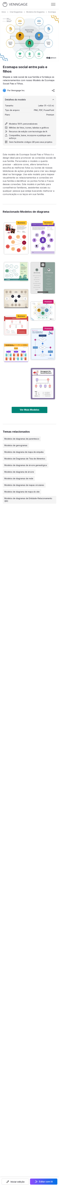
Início (4, 12)
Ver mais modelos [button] (29, 409)
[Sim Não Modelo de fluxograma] (43, 344)
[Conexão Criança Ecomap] (16, 271)
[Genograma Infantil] (16, 325)
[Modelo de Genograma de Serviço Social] (43, 383)
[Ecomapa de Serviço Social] (43, 238)
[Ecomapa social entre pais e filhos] (43, 311)
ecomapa (52, 12)
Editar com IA (46, 1181)
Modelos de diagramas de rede (18, 478)
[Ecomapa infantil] (16, 238)
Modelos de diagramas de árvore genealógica (25, 465)
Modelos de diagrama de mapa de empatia (23, 452)
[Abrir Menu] (53, 4)
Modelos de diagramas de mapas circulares (24, 485)
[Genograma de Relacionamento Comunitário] (16, 352)
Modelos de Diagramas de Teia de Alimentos (24, 458)
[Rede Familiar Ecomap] (16, 298)
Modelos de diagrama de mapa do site (22, 492)
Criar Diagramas (16, 12)
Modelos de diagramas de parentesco (21, 439)
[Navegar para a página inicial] (15, 4)
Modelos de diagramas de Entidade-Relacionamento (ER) (28, 499)
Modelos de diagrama (35, 12)
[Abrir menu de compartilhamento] (53, 90)
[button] (15, 1182)
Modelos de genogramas (15, 445)
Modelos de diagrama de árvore (19, 472)
